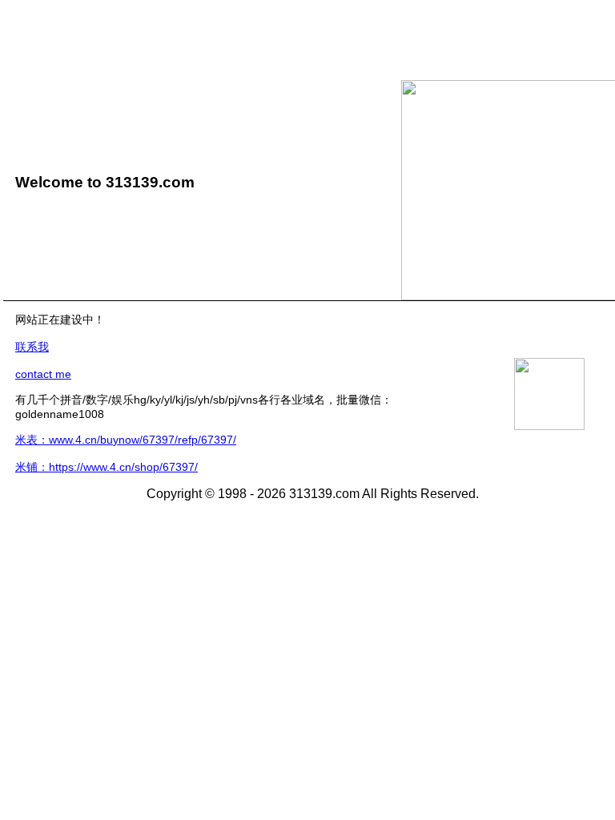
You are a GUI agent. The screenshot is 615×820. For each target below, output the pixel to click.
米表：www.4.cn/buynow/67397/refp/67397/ (125, 439)
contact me (43, 374)
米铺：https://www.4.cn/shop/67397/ (106, 466)
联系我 (32, 346)
